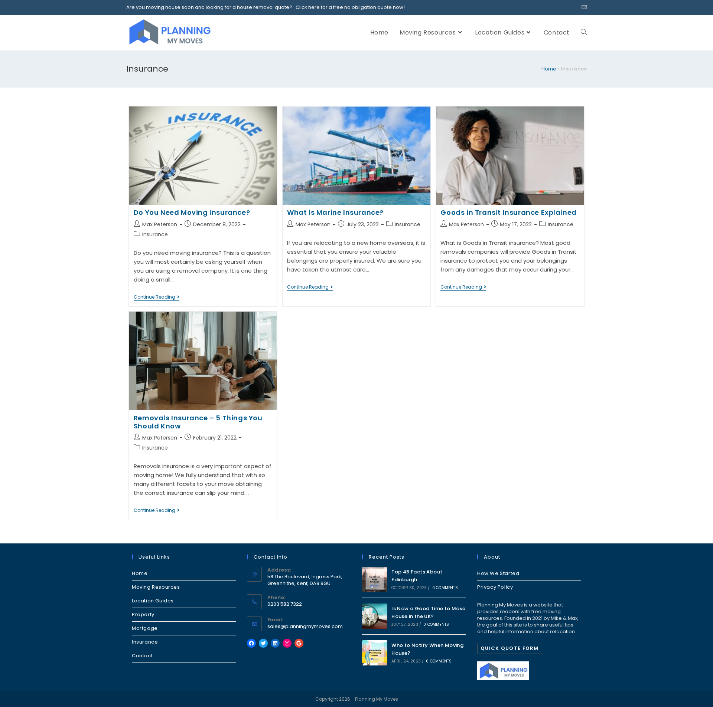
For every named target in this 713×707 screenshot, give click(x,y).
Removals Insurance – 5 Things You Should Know (198, 422)
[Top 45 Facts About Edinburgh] (374, 579)
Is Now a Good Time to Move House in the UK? (428, 612)
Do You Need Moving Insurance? (192, 212)
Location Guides (153, 600)
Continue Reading (156, 298)
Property (143, 614)
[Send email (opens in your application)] (583, 7)
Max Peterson (159, 224)
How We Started (498, 573)
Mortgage (145, 628)
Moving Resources (156, 587)
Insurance (155, 234)
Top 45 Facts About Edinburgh (416, 575)
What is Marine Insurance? (335, 212)
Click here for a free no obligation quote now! (348, 7)
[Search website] (583, 32)
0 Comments (445, 588)
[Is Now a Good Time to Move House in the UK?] (374, 616)
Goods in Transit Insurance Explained (508, 212)
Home (548, 68)
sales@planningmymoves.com (305, 626)
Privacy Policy (495, 587)
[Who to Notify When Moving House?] (374, 652)
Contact (142, 655)
